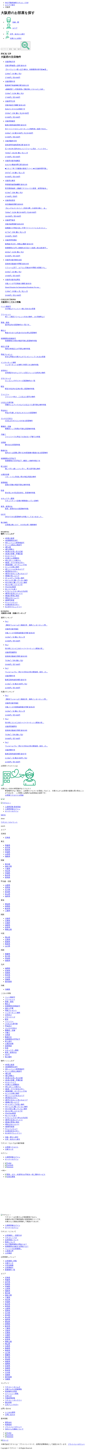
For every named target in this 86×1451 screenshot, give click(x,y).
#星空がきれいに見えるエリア (16, 574)
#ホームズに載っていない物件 (16, 580)
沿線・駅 (15, 22)
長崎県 (7, 973)
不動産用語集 (10, 1398)
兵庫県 (7, 921)
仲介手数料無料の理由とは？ (16, 1244)
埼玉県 (7, 871)
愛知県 (7, 904)
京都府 (7, 923)
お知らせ (8, 1396)
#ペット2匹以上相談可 (13, 545)
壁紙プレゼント (11, 1010)
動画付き (8, 1037)
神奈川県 (8, 866)
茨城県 (7, 873)
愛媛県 (7, 954)
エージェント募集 (11, 1393)
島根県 (7, 942)
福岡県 (7, 968)
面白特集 (8, 1402)
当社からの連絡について (14, 1429)
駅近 (6, 1019)
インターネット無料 (12, 1013)
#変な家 (8, 547)
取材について (10, 1242)
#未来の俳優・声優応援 (14, 554)
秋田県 (7, 850)
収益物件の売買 (11, 1391)
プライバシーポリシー (13, 1427)
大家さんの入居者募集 (13, 1389)
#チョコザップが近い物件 (14, 578)
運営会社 (8, 1422)
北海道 (7, 837)
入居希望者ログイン (12, 809)
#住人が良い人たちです (14, 585)
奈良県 (7, 927)
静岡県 (7, 906)
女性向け (8, 1015)
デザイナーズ (10, 1017)
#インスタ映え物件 (12, 567)
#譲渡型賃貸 (9, 600)
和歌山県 (8, 929)
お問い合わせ (10, 1415)
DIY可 (7, 1055)
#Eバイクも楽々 (11, 589)
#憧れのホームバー (12, 598)
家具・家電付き (11, 1052)
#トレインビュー (11, 602)
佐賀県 (7, 970)
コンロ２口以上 (11, 1028)
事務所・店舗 (10, 1030)
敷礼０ (7, 1004)
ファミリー (9, 1021)
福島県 (7, 856)
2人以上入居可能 (11, 1024)
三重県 (7, 911)
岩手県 (7, 847)
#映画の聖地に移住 (12, 596)
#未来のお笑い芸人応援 (14, 551)
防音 (6, 1048)
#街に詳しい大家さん (13, 560)
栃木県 (7, 875)
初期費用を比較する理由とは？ (17, 1246)
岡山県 (7, 937)
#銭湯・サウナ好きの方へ (14, 562)
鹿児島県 (8, 981)
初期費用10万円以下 (12, 1039)
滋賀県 (7, 925)
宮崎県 (7, 979)
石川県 (7, 889)
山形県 (7, 854)
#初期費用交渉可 (11, 540)
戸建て (7, 1032)
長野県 (7, 887)
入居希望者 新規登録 (13, 807)
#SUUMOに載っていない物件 (16, 582)
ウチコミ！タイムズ (12, 1387)
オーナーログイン (11, 811)
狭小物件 (8, 1057)
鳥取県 (7, 944)
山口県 (7, 946)
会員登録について (11, 1240)
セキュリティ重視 (11, 1050)
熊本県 (7, 975)
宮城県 (7, 852)
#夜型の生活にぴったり (14, 593)
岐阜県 (7, 908)
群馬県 (7, 877)
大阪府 (7, 918)
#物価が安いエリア (12, 576)
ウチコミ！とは (11, 1237)
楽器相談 (8, 1046)
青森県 (7, 845)
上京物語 (8, 1253)
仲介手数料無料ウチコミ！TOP (16, 3)
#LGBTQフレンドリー (13, 607)
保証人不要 (9, 1008)
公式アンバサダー (11, 1405)
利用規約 (8, 1425)
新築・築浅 (9, 1001)
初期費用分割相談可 (12, 1006)
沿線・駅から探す (11, 1137)
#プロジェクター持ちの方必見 (16, 591)
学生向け (8, 1026)
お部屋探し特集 (11, 1261)
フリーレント (10, 999)
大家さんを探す (16, 38)
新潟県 (7, 892)
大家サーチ (9, 1149)
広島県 (7, 939)
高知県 (7, 958)
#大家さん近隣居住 (12, 558)
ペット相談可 (10, 997)
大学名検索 (9, 1265)
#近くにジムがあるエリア (14, 569)
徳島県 (7, 960)
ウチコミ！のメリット (9, 822)
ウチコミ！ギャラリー (13, 1400)
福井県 (7, 896)
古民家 (7, 1035)
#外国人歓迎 (9, 538)
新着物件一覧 (10, 1270)
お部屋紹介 (9, 1267)
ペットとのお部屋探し (13, 1249)
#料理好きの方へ (11, 571)
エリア (14, 28)
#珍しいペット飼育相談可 (14, 543)
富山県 (7, 894)
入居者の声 (9, 1251)
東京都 (7, 864)
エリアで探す (10, 5)
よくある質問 (10, 1412)
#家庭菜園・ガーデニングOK (16, 565)
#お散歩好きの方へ (12, 604)
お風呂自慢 (9, 1043)
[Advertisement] (43, 1196)
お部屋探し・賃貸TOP (13, 1235)
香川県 (7, 956)
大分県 (7, 977)
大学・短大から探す (17, 34)
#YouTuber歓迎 (10, 587)
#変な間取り (9, 549)
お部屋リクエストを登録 (14, 795)
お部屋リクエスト (11, 1147)
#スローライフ (10, 556)
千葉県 (7, 868)
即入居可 (8, 1041)
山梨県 (7, 885)
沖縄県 (7, 989)
